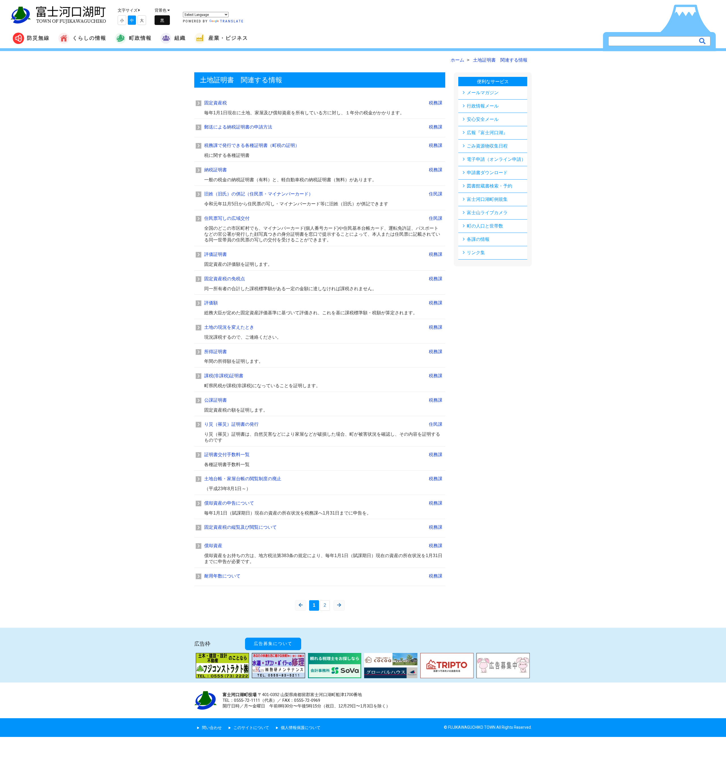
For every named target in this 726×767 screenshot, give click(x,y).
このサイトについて (251, 727)
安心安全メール (483, 119)
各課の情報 (478, 239)
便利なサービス (493, 81)
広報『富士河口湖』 (487, 132)
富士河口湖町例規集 (487, 199)
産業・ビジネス (228, 38)
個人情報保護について (300, 727)
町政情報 (140, 38)
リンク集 (476, 252)
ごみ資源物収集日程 (487, 146)
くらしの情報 (89, 38)
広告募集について (273, 643)
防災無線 (38, 38)
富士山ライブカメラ (487, 212)
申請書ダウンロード (487, 172)
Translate (232, 21)
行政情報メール (483, 106)
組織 (180, 38)
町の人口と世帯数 (485, 226)
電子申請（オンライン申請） (496, 159)
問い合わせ (212, 727)
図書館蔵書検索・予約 (489, 186)
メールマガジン (483, 92)
